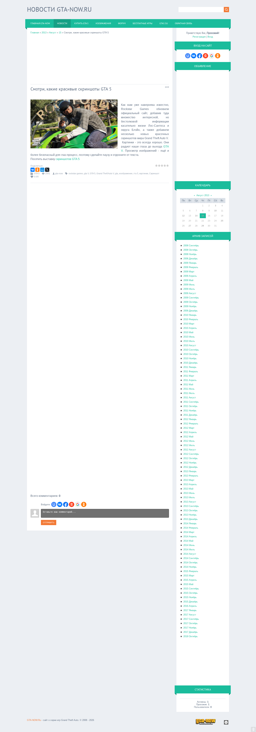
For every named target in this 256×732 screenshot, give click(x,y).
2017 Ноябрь (190, 627)
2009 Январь (190, 263)
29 (202, 226)
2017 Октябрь (190, 623)
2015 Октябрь (190, 593)
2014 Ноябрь (190, 567)
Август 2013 (202, 195)
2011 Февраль (190, 371)
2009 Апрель (190, 276)
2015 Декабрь (190, 601)
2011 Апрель (190, 380)
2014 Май (188, 541)
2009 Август (189, 293)
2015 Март (188, 575)
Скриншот (154, 173)
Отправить (48, 522)
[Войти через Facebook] (65, 504)
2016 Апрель (190, 606)
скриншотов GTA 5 (68, 159)
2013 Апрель (190, 484)
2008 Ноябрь (190, 254)
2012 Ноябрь (190, 462)
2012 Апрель (190, 432)
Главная (34, 32)
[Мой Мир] (42, 170)
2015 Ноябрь (190, 597)
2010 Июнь (189, 336)
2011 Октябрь (190, 406)
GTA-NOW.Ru (34, 720)
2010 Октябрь (190, 354)
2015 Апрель (190, 580)
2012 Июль (189, 445)
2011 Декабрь (190, 415)
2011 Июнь (189, 389)
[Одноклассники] (37, 170)
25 (222, 221)
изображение (126, 173)
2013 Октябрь (190, 510)
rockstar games (76, 173)
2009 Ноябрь (190, 306)
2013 (44, 32)
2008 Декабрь (190, 258)
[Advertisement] (99, 58)
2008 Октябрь (190, 250)
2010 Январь (190, 315)
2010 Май (188, 332)
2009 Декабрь (190, 310)
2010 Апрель (190, 328)
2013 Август (189, 501)
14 (196, 216)
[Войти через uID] (53, 504)
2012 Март (188, 428)
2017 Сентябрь (191, 619)
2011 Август (189, 397)
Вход (210, 36)
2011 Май (188, 384)
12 (183, 216)
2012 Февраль (190, 423)
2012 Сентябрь (191, 454)
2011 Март (188, 376)
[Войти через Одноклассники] (83, 504)
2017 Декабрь (190, 632)
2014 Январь (190, 523)
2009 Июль (189, 289)
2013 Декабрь (190, 519)
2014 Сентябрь (191, 558)
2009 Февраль (190, 267)
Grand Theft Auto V (105, 173)
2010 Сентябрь (191, 349)
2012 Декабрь (190, 467)
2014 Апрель (190, 536)
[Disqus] (99, 361)
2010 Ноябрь (190, 358)
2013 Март (188, 480)
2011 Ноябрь (189, 410)
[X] (47, 170)
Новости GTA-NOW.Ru (59, 9)
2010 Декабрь (190, 362)
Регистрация (199, 36)
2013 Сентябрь (191, 506)
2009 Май (188, 280)
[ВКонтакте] (32, 170)
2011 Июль (189, 393)
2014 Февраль (190, 528)
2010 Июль (189, 341)
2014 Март (188, 532)
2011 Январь (189, 367)
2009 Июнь (189, 284)
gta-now (59, 173)
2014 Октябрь (190, 562)
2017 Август (189, 614)
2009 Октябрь (190, 302)
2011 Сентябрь (191, 402)
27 (190, 226)
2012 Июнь (189, 441)
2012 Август (189, 449)
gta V (86, 173)
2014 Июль (189, 549)
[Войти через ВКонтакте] (59, 504)
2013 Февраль (190, 475)
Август (52, 32)
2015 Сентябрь (191, 588)
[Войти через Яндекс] (71, 504)
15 (60, 32)
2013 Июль (189, 497)
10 (215, 210)
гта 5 (136, 173)
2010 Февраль (190, 319)
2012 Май (188, 436)
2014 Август (189, 554)
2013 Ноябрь (190, 514)
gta (116, 173)
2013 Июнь (189, 493)
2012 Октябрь (190, 458)
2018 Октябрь (190, 636)
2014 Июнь (189, 545)
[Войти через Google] (77, 504)
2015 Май (188, 584)
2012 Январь (190, 419)
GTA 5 (37, 173)
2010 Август (189, 345)
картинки (143, 173)
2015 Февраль (190, 571)
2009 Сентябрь (191, 297)
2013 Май (188, 488)
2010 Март (188, 323)
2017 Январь (190, 610)
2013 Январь (190, 471)
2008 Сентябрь (191, 245)
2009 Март (188, 271)
